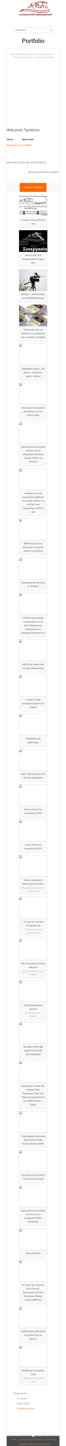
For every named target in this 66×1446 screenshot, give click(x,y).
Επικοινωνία (50, 1439)
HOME (13, 1439)
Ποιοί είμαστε (23, 1439)
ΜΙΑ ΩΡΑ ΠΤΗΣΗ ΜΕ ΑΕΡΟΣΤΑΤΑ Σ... (27, 162)
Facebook (16, 1416)
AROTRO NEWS (36, 1439)
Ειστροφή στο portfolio (19, 145)
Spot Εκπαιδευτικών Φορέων (43, 172)
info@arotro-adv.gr (25, 1408)
